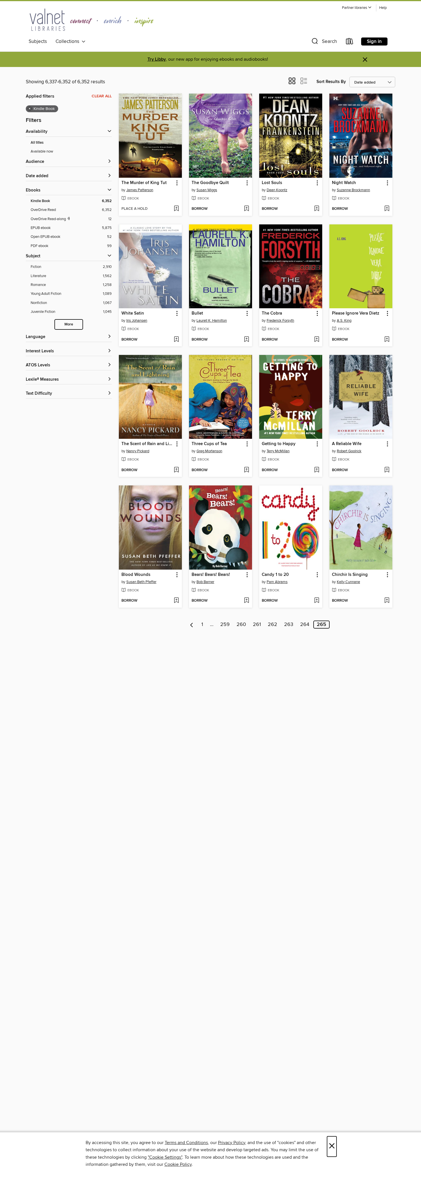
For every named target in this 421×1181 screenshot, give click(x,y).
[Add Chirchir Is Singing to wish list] (386, 601)
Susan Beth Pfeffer (141, 582)
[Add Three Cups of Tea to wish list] (246, 470)
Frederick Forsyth (280, 320)
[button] (357, 8)
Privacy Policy (231, 1143)
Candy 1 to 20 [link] (275, 574)
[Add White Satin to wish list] (176, 339)
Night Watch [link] (344, 182)
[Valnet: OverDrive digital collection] (91, 20)
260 (241, 624)
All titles (37, 142)
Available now (42, 151)
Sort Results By (331, 81)
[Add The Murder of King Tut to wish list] (176, 209)
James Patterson (139, 190)
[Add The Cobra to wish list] (316, 339)
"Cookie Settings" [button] (165, 1157)
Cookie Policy (178, 1164)
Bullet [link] (197, 313)
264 (304, 624)
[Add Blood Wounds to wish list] (176, 601)
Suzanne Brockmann (353, 190)
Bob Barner (205, 582)
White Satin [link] (132, 313)
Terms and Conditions (186, 1143)
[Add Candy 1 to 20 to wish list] (316, 601)
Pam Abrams (277, 582)
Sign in (374, 41)
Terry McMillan (278, 451)
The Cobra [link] (272, 313)
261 (257, 624)
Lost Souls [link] (272, 182)
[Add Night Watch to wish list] (386, 209)
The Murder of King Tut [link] (144, 182)
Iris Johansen (136, 320)
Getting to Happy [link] (279, 444)
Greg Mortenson (209, 451)
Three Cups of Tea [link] (209, 444)
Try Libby (156, 59)
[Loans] (349, 42)
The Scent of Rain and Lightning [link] (147, 444)
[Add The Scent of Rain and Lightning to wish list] (176, 470)
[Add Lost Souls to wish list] (316, 209)
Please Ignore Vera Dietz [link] (355, 313)
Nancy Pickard (137, 451)
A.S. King (344, 320)
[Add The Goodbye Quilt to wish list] (246, 209)
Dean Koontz (277, 190)
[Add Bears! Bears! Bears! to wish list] (246, 601)
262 (272, 624)
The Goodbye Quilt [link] (210, 182)
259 (225, 624)
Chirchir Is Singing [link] (350, 574)
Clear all (102, 96)
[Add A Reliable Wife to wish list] (386, 470)
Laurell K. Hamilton (211, 320)
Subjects (38, 41)
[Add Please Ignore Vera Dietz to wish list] (386, 339)
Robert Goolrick (349, 451)
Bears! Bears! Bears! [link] (211, 574)
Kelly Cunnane (348, 582)
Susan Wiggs (206, 190)
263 (288, 624)
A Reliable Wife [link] (346, 444)
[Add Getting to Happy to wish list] (316, 470)
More (68, 324)
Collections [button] (69, 41)
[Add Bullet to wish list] (246, 339)
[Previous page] (191, 624)
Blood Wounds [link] (135, 574)
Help (383, 8)
